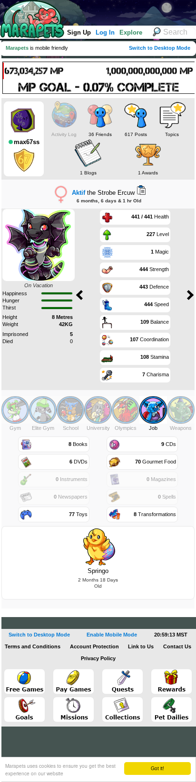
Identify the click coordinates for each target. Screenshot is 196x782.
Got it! (157, 768)
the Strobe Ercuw (103, 192)
